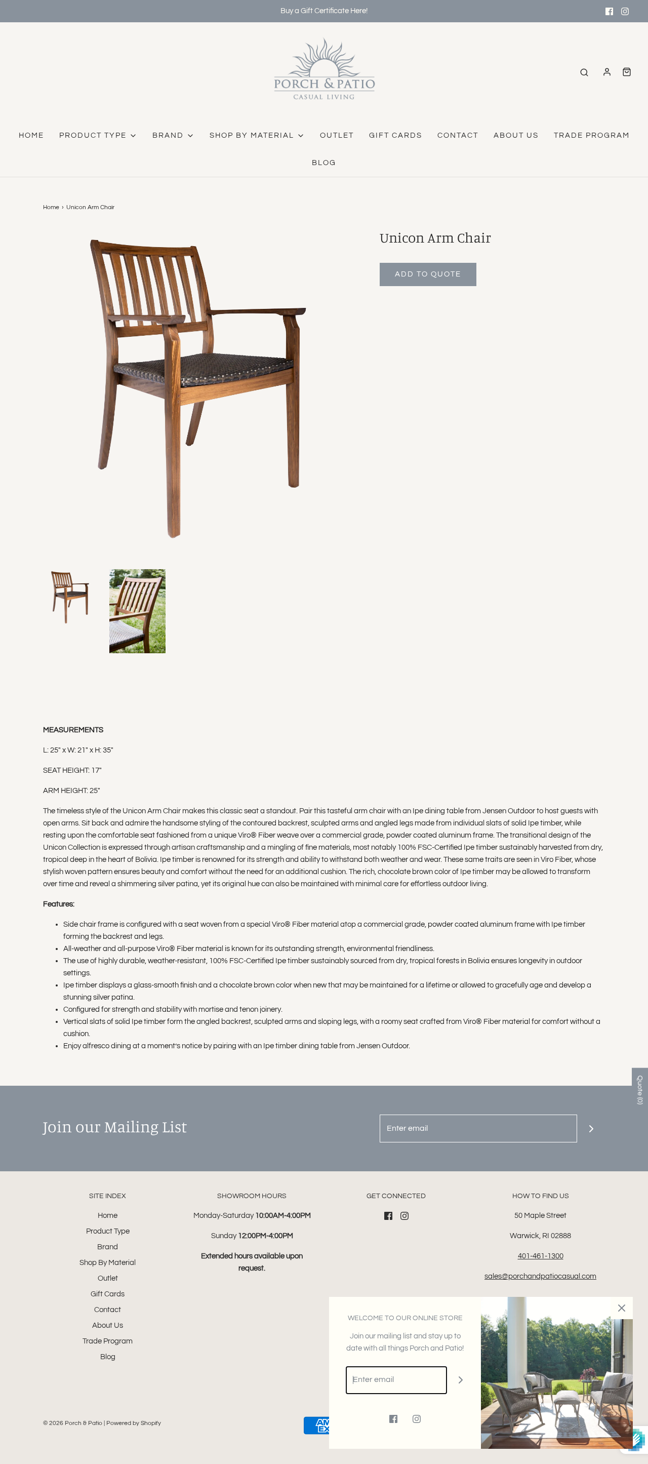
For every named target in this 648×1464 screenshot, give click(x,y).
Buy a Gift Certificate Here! (324, 11)
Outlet (337, 135)
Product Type (108, 1231)
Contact (457, 135)
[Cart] (627, 71)
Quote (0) (639, 1090)
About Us (516, 135)
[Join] (591, 1128)
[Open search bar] (584, 72)
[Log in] (607, 71)
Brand (107, 1247)
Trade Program (592, 135)
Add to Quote (428, 274)
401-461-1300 (540, 1256)
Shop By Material (107, 1263)
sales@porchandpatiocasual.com (540, 1276)
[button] (71, 597)
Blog (324, 163)
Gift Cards (395, 135)
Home (31, 135)
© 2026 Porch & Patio (72, 1423)
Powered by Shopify (133, 1423)
